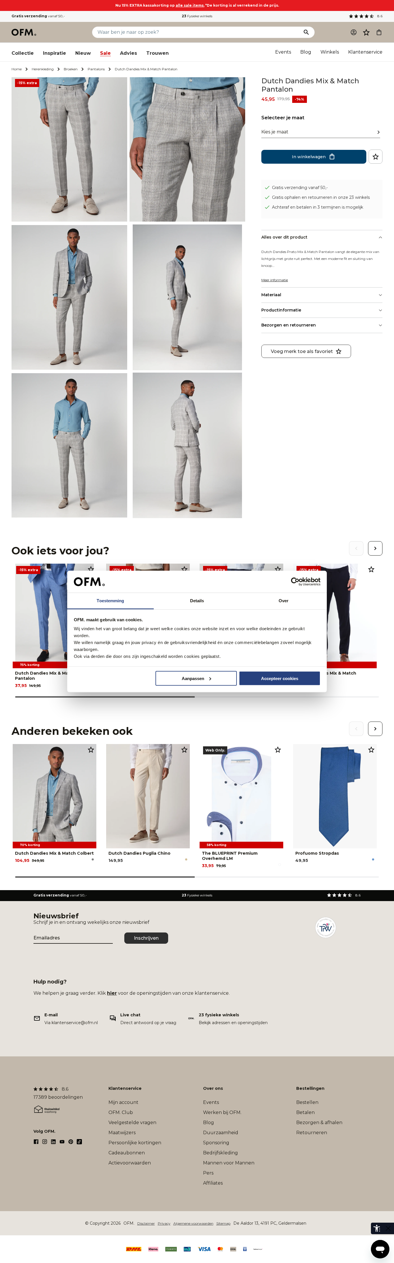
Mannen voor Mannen (228, 1163)
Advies (128, 53)
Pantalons (96, 69)
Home (17, 69)
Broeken (71, 69)
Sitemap (223, 1223)
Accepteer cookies (279, 678)
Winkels (329, 52)
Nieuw (83, 53)
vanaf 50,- (38, 16)
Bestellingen (310, 1088)
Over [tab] (283, 600)
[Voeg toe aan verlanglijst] (375, 156)
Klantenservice (365, 52)
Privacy (164, 1223)
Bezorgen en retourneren (288, 325)
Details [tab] (197, 600)
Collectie (23, 53)
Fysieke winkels (197, 16)
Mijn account (123, 1102)
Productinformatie (281, 310)
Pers (208, 1173)
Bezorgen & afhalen (319, 1122)
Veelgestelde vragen (132, 1122)
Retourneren (311, 1132)
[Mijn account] (353, 32)
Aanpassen (193, 678)
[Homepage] (24, 32)
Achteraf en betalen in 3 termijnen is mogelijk (317, 206)
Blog (305, 52)
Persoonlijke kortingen (134, 1142)
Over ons (213, 1088)
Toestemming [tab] (110, 600)
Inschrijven (146, 938)
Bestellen (307, 1102)
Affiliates (213, 1183)
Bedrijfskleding (220, 1153)
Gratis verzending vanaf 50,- (300, 187)
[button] (366, 32)
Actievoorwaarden (129, 1163)
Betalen (305, 1112)
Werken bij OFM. (222, 1112)
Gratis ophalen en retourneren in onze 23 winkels (321, 197)
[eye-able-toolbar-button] (376, 1228)
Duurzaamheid (220, 1132)
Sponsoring (216, 1142)
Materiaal (271, 294)
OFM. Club (120, 1112)
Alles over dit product (284, 237)
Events (283, 52)
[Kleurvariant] (92, 859)
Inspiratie (54, 53)
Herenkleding (43, 69)
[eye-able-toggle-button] (388, 1228)
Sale (105, 53)
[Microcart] (379, 32)
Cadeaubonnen (126, 1153)
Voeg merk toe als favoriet (302, 351)
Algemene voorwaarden (193, 1223)
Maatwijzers (122, 1132)
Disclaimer (146, 1223)
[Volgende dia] (375, 548)
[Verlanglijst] (366, 32)
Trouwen (157, 53)
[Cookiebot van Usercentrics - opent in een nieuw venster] (295, 581)
